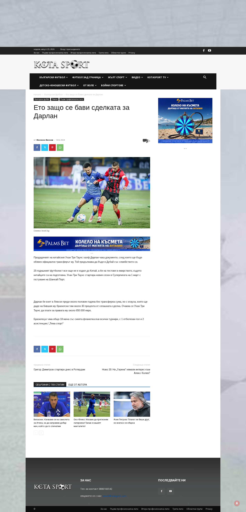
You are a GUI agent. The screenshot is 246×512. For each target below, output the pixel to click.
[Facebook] (204, 51)
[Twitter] (44, 147)
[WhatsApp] (60, 147)
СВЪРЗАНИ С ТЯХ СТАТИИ (50, 384)
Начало (37, 94)
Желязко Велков (44, 140)
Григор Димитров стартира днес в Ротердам (59, 369)
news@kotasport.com (114, 495)
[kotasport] (62, 64)
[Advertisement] (100, 23)
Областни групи (194, 508)
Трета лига (178, 508)
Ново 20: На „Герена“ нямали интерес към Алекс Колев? (126, 371)
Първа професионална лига (71, 99)
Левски (55, 99)
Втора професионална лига (155, 508)
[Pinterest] (52, 147)
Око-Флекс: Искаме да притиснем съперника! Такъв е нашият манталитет (91, 422)
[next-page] (41, 433)
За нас (103, 508)
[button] (205, 77)
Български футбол (53, 94)
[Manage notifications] (237, 503)
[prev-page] (36, 433)
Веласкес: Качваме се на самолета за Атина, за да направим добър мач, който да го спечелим (51, 422)
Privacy (209, 508)
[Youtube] (209, 51)
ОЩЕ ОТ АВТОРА (77, 384)
